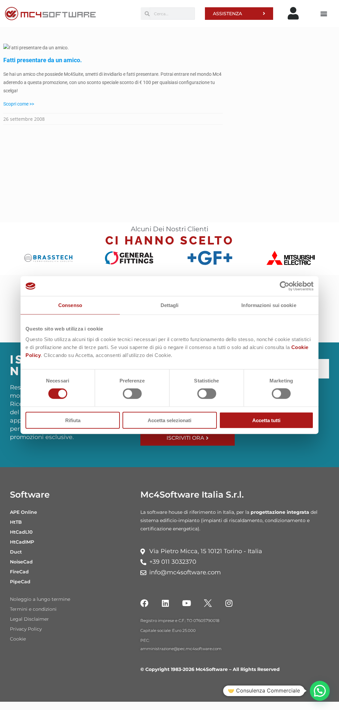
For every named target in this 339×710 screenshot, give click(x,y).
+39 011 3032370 (172, 561)
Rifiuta (72, 420)
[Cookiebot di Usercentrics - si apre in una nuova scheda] (285, 286)
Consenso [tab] (70, 305)
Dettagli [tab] (170, 305)
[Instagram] (229, 603)
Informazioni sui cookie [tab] (268, 305)
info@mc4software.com (185, 572)
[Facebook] (144, 603)
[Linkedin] (166, 603)
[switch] (132, 393)
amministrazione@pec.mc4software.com (180, 648)
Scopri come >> (18, 104)
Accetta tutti (266, 420)
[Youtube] (187, 603)
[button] (323, 13)
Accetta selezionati (169, 420)
